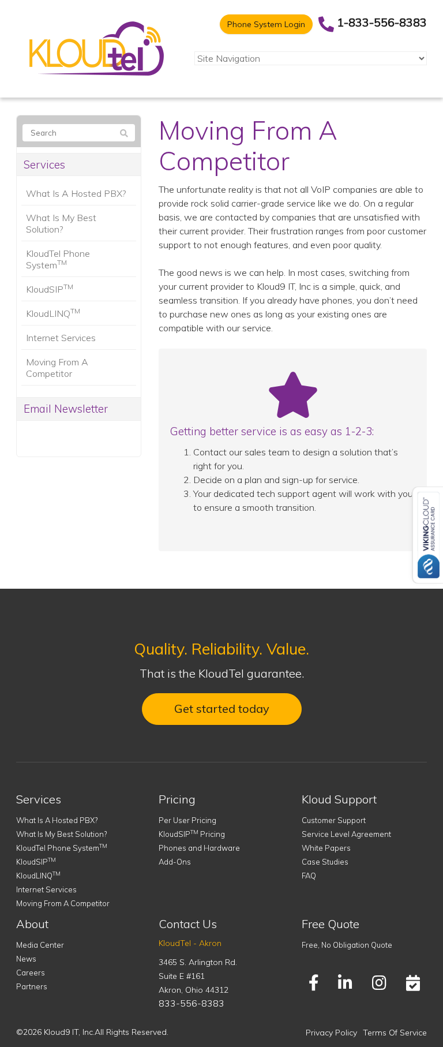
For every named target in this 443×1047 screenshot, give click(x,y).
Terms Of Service (395, 1032)
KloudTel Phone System (58, 259)
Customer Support (334, 820)
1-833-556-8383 (382, 22)
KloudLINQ (53, 312)
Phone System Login (266, 24)
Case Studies (325, 861)
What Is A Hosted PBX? (76, 193)
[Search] (124, 133)
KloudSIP (49, 288)
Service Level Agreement (346, 834)
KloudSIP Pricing (192, 834)
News (26, 958)
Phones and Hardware (199, 847)
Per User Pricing (187, 820)
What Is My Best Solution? (61, 223)
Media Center (40, 944)
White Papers (326, 847)
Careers (30, 972)
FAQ (309, 875)
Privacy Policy (331, 1032)
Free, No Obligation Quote (347, 944)
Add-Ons (175, 861)
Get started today (221, 708)
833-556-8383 (191, 1003)
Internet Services (61, 337)
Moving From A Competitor (57, 367)
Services (44, 164)
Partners (31, 986)
